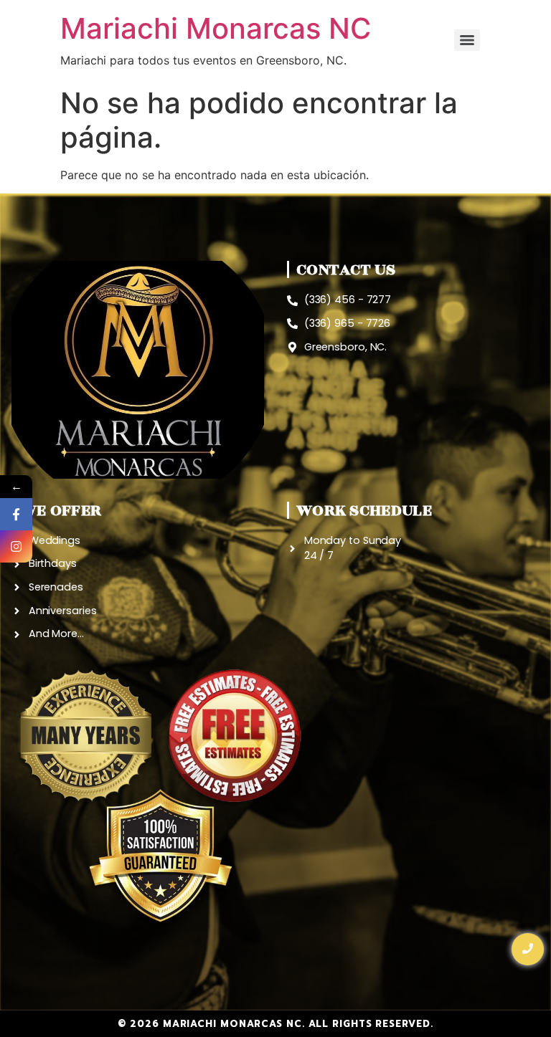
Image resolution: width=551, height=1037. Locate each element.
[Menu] (467, 40)
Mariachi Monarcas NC (215, 28)
